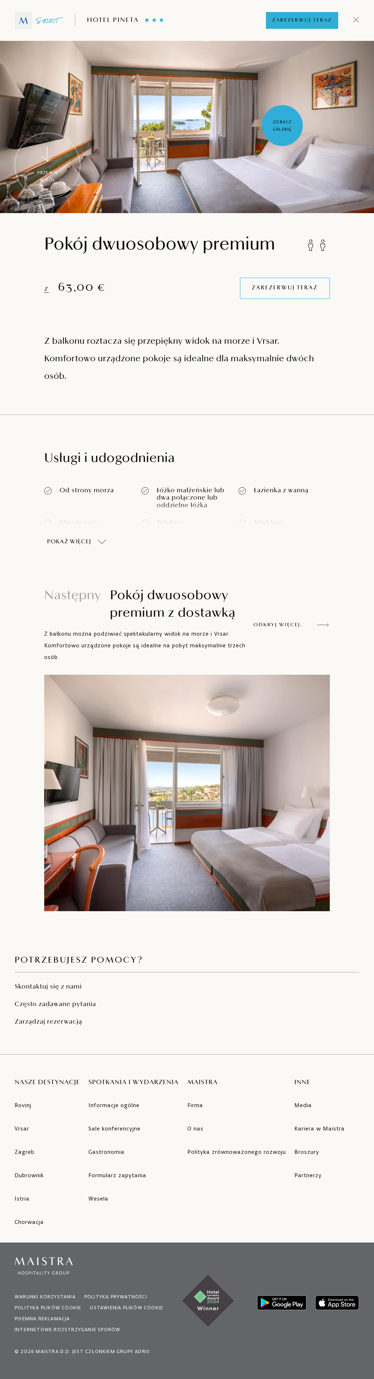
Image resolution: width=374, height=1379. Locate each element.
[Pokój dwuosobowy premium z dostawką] (186, 793)
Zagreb (24, 1151)
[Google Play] (281, 1302)
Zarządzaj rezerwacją (48, 1022)
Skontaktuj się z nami (48, 987)
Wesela (98, 1198)
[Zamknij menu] (356, 20)
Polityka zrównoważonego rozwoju (236, 1151)
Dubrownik (29, 1175)
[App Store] (337, 1302)
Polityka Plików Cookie (48, 1308)
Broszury (306, 1151)
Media (303, 1105)
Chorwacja (29, 1221)
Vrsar (22, 1128)
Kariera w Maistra (319, 1128)
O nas (195, 1128)
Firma (195, 1105)
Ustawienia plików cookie (126, 1308)
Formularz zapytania (117, 1175)
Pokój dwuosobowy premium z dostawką (140, 604)
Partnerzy (308, 1175)
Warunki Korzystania (45, 1297)
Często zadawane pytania (55, 1004)
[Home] (39, 20)
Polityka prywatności (115, 1297)
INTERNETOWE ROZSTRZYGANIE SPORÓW (67, 1329)
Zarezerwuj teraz (302, 20)
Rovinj (23, 1105)
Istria (22, 1198)
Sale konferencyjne (114, 1128)
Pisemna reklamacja (42, 1319)
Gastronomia (106, 1151)
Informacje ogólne (114, 1105)
